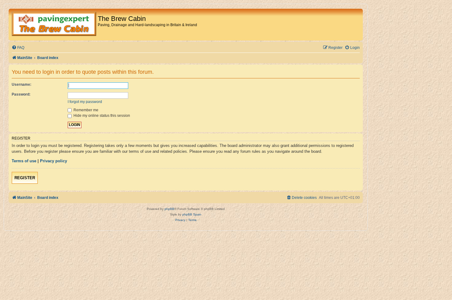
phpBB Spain (191, 214)
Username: (21, 84)
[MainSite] (54, 24)
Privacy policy (53, 161)
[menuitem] (18, 48)
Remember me (85, 110)
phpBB (169, 209)
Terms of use (24, 161)
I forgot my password (85, 102)
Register (24, 178)
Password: (21, 94)
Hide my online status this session (101, 115)
